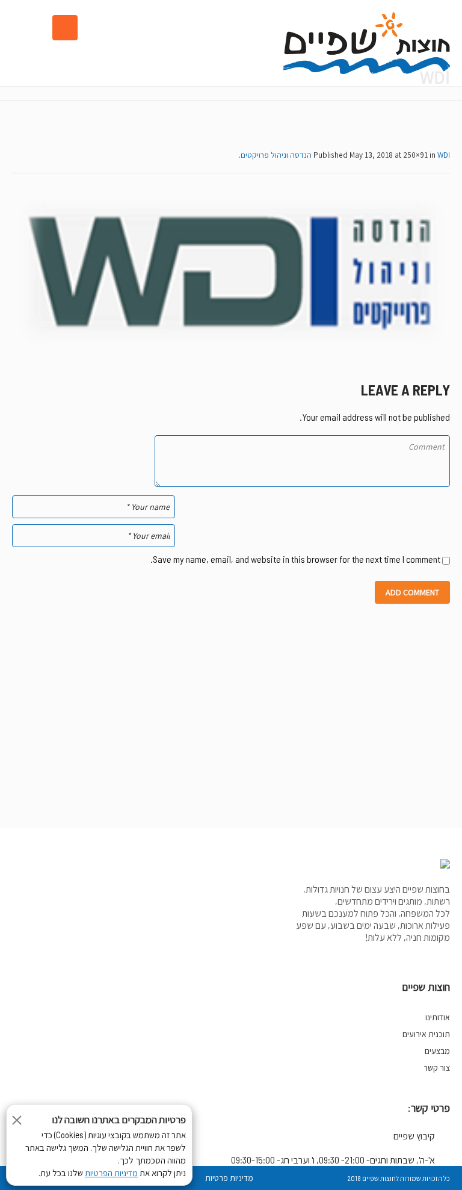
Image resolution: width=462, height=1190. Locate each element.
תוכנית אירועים (426, 1034)
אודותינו (437, 1017)
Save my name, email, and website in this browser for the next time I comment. (295, 559)
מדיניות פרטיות (229, 1178)
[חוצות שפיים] (366, 43)
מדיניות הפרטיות (111, 1173)
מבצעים (437, 1051)
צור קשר (437, 1067)
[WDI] (231, 271)
